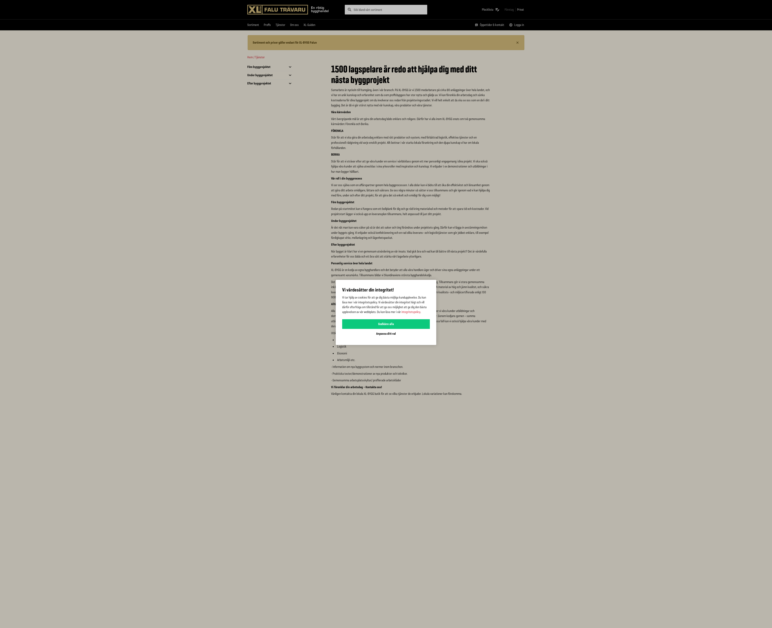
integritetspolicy (410, 312)
